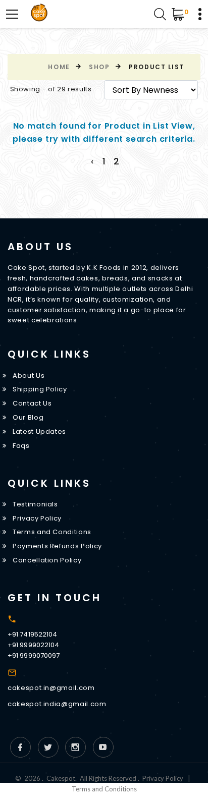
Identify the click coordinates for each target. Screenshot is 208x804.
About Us (28, 375)
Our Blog (28, 417)
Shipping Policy (40, 389)
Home (59, 67)
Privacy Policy (37, 518)
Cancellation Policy (47, 560)
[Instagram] (75, 747)
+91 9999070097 (34, 655)
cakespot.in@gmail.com (51, 688)
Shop (99, 67)
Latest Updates (39, 431)
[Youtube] (103, 747)
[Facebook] (20, 747)
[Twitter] (48, 747)
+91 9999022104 (33, 645)
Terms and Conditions (52, 532)
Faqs (21, 445)
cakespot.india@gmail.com (57, 704)
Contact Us (32, 403)
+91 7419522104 (32, 634)
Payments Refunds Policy (57, 546)
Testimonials (35, 504)
